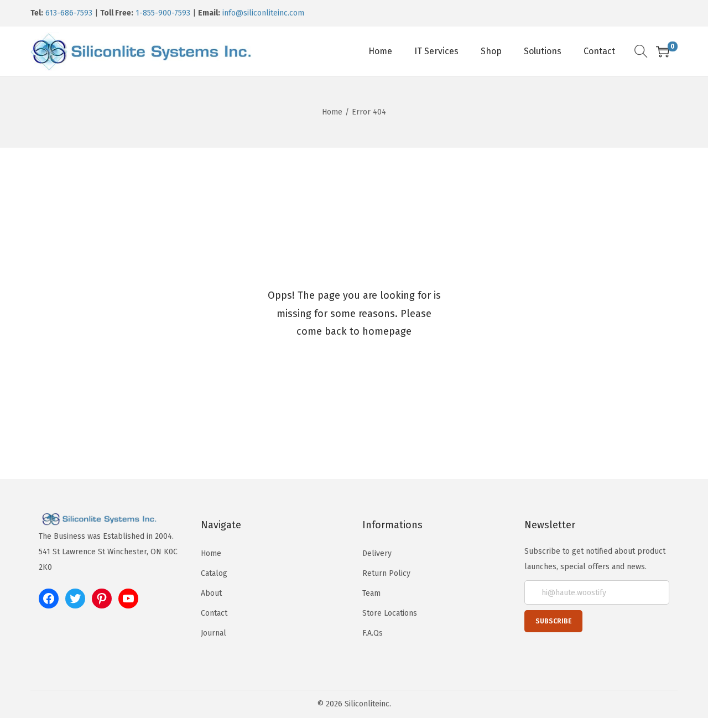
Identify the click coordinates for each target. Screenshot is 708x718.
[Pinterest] (102, 598)
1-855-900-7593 (163, 13)
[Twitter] (75, 598)
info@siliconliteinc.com (263, 13)
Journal (213, 633)
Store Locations (389, 613)
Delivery (377, 553)
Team (371, 593)
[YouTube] (128, 598)
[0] (662, 51)
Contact (214, 613)
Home (332, 112)
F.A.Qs (372, 633)
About (211, 593)
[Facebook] (49, 598)
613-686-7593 (68, 13)
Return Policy (386, 573)
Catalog (214, 573)
